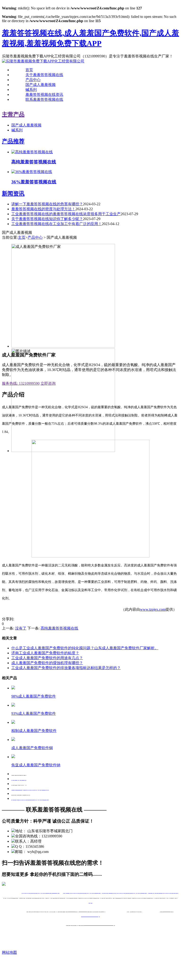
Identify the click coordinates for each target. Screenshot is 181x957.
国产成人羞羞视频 (40, 85)
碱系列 (31, 90)
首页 (29, 70)
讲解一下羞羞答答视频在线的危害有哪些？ (47, 204)
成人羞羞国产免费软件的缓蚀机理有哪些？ (47, 663)
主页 (21, 237)
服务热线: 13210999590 (21, 383)
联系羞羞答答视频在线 (44, 99)
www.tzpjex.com (152, 609)
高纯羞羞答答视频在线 (59, 628)
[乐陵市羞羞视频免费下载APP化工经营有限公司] (43, 61)
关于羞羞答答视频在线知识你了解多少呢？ (47, 219)
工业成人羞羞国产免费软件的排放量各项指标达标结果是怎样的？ (66, 668)
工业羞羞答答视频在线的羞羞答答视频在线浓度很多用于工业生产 (66, 214)
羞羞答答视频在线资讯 (44, 95)
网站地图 (9, 952)
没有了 (20, 628)
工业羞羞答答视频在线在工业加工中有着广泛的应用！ (56, 224)
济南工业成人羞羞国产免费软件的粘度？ (45, 653)
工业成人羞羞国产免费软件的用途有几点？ (47, 658)
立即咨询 (48, 383)
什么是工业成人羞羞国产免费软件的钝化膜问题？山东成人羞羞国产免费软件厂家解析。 (84, 648)
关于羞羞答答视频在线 (44, 75)
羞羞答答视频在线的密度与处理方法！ (43, 209)
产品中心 (33, 80)
